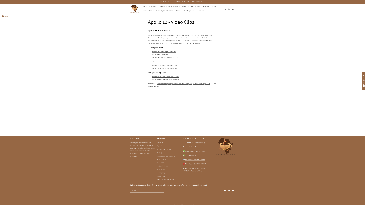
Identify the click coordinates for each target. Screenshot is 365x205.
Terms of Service (162, 169)
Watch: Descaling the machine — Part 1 (165, 66)
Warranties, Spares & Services (165, 179)
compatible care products (201, 84)
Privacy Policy (161, 163)
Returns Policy (161, 176)
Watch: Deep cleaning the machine (164, 52)
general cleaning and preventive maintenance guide (174, 84)
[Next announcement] (234, 2)
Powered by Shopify (190, 204)
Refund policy (161, 173)
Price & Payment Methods (164, 149)
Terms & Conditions (163, 159)
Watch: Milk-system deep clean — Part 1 (165, 77)
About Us (159, 146)
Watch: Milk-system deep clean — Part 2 (165, 79)
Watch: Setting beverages (160, 54)
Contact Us (160, 143)
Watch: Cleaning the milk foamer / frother (166, 57)
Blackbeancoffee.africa (179, 204)
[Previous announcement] (131, 2)
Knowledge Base (153, 86)
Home (6, 16)
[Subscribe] (162, 190)
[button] (150, 7)
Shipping (159, 153)
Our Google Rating (162, 166)
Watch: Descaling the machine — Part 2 (165, 68)
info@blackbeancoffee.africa (195, 160)
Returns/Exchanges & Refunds (166, 156)
